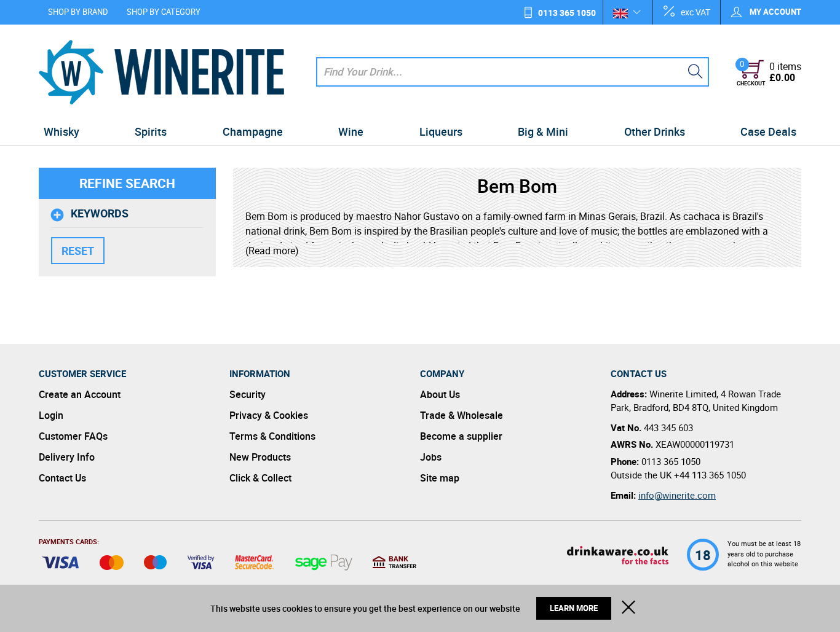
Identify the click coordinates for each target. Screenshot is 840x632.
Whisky (61, 131)
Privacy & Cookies (268, 415)
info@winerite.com (677, 495)
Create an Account (80, 394)
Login (51, 415)
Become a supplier (461, 436)
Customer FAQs (73, 436)
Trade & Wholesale (461, 415)
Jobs (431, 457)
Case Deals (768, 131)
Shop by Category (163, 11)
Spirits (151, 131)
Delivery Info (67, 457)
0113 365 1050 (567, 12)
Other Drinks (654, 131)
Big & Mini (543, 131)
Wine (350, 131)
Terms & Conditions (272, 436)
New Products (260, 457)
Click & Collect (260, 478)
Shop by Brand (78, 11)
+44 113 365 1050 (710, 475)
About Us (440, 394)
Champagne (253, 131)
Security (247, 394)
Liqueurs (440, 131)
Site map (439, 478)
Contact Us (62, 478)
